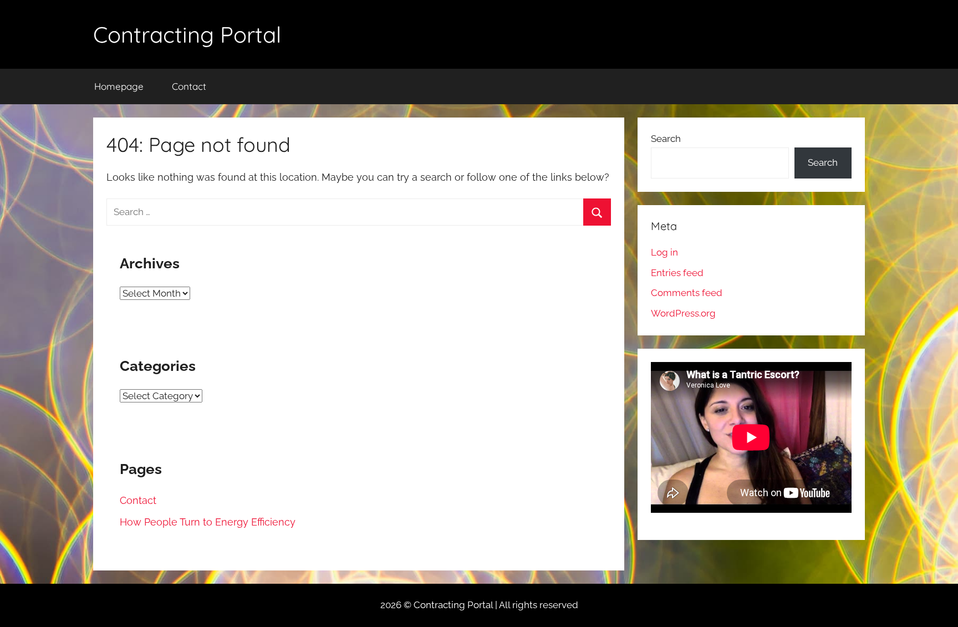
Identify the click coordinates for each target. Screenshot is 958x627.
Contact (189, 86)
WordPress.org (683, 313)
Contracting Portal (187, 34)
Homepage (119, 86)
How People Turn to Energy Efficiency (207, 522)
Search (666, 138)
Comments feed (686, 292)
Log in (664, 252)
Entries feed (677, 272)
